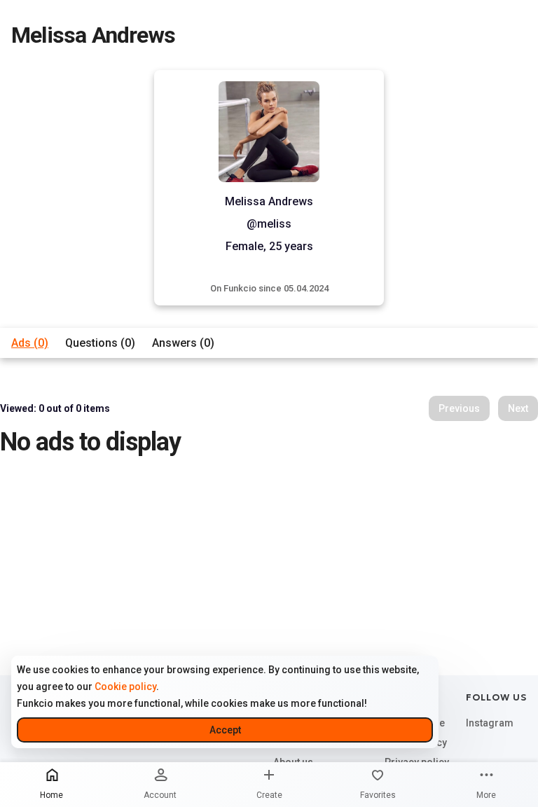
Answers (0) (183, 343)
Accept (225, 730)
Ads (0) (29, 343)
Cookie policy (125, 686)
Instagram (489, 723)
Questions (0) (100, 343)
